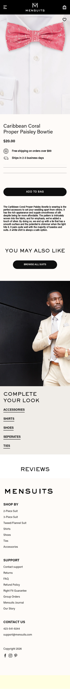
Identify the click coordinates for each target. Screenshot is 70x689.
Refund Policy (11, 585)
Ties (5, 541)
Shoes (7, 535)
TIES (6, 446)
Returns (8, 573)
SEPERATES (12, 437)
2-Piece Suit (10, 511)
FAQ (6, 579)
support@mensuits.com (17, 635)
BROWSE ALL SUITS (35, 264)
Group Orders (11, 597)
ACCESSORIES (14, 410)
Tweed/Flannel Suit (14, 523)
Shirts (7, 529)
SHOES (8, 428)
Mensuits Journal (13, 603)
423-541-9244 (11, 629)
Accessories (10, 547)
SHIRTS (8, 419)
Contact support (13, 567)
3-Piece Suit (10, 517)
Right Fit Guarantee (15, 591)
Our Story (9, 608)
